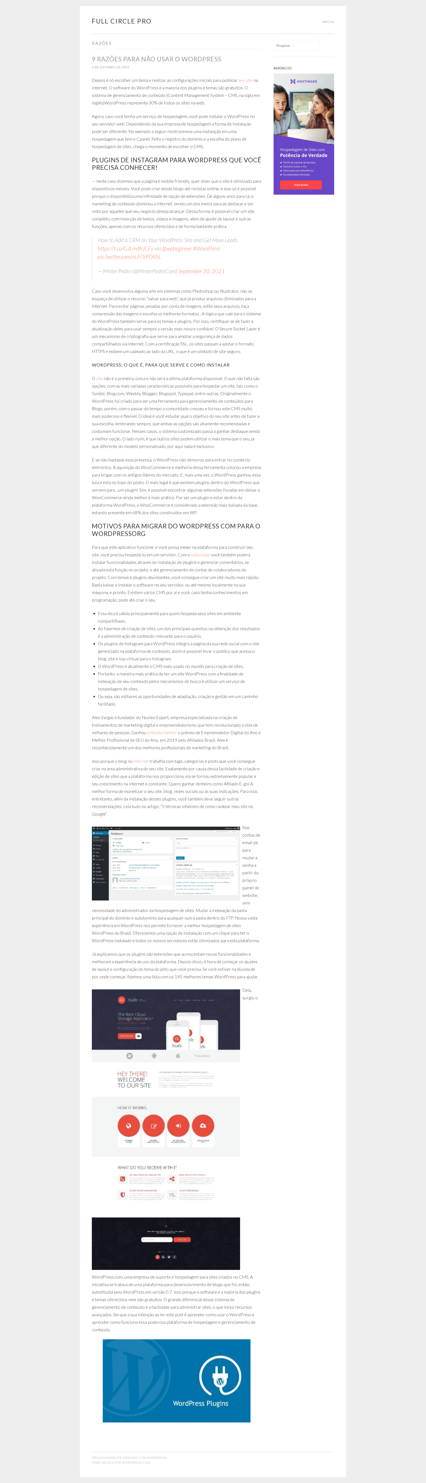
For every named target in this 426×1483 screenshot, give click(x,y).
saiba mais (200, 554)
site (99, 378)
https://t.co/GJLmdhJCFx (125, 248)
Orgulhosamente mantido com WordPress (129, 1457)
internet (141, 761)
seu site (245, 80)
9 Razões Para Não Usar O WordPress (156, 59)
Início (328, 22)
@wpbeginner (177, 248)
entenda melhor (162, 732)
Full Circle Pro (122, 21)
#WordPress (206, 248)
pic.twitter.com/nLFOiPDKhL (129, 256)
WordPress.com (136, 1462)
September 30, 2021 (201, 271)
